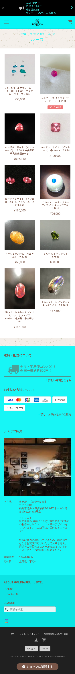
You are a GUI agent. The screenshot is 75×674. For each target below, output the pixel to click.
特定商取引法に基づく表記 (56, 634)
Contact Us (13, 594)
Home (23, 34)
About (10, 588)
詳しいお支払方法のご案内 (56, 414)
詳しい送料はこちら (59, 380)
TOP (13, 634)
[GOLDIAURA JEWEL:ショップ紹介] (37, 467)
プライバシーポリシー (29, 634)
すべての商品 (37, 34)
